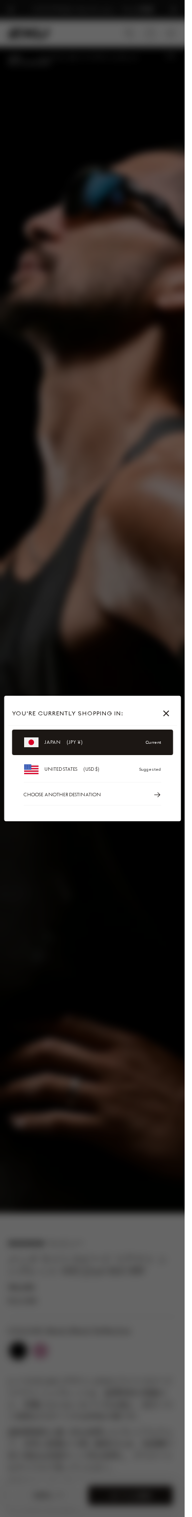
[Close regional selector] (168, 713)
